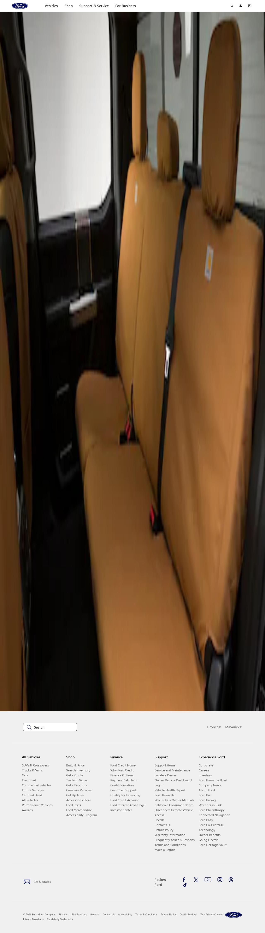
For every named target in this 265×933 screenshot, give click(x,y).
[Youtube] (208, 879)
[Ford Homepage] (233, 915)
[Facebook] (185, 879)
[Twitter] (196, 879)
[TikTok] (185, 884)
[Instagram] (219, 879)
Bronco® (214, 727)
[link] (63, 914)
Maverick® (233, 727)
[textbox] (50, 727)
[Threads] (230, 879)
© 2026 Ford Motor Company (39, 914)
